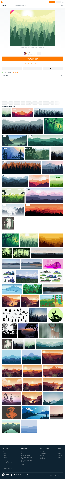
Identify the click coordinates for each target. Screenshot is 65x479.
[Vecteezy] (2, 2)
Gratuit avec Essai (32, 58)
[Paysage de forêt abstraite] (6, 112)
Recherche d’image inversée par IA (7, 463)
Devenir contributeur (41, 458)
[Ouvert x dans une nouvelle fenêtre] (25, 474)
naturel (35, 103)
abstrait (5, 103)
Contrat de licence (25, 451)
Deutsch (58, 457)
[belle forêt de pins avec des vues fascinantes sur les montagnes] (22, 112)
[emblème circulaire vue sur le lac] (11, 412)
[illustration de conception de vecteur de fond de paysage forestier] (15, 181)
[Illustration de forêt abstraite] (53, 126)
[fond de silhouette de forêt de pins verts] (13, 195)
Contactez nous (42, 453)
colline (57, 103)
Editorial (25, 2)
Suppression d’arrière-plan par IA (8, 466)
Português (59, 455)
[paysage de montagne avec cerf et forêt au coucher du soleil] (11, 301)
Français (58, 459)
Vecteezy (5, 453)
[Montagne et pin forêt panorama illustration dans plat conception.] (11, 357)
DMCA (22, 453)
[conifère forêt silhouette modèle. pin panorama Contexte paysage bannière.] (53, 264)
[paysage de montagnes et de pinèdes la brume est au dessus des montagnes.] (13, 210)
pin (52, 103)
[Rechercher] (58, 5)
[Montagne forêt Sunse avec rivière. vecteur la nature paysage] (28, 330)
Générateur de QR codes (8, 468)
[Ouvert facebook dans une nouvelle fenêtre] (14, 474)
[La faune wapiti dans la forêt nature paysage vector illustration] (13, 153)
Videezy (4, 455)
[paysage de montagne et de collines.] (27, 276)
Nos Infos (41, 455)
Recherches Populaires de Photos (26, 461)
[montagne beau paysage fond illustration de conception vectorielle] (44, 195)
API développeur (6, 461)
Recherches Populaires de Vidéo (26, 463)
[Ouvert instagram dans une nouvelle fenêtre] (16, 474)
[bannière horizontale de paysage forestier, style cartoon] (51, 301)
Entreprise (5, 457)
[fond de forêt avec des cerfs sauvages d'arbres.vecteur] (7, 253)
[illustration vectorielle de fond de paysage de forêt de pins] (38, 315)
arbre (23, 103)
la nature (17, 103)
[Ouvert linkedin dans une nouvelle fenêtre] (18, 474)
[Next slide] (60, 103)
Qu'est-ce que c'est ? (15, 72)
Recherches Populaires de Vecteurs (26, 458)
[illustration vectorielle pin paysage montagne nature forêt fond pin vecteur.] (22, 126)
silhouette (46, 103)
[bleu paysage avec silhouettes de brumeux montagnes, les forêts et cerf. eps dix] (53, 398)
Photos (12, 2)
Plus (31, 2)
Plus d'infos (5, 75)
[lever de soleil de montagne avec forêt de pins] (52, 167)
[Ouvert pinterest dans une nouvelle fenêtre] (20, 474)
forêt (10, 103)
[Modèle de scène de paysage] (11, 398)
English (58, 451)
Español (58, 453)
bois (40, 103)
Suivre (38, 54)
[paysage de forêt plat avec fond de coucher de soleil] (39, 181)
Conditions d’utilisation (46, 474)
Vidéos (18, 2)
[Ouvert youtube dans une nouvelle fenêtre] (27, 474)
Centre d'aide (42, 451)
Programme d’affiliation (26, 455)
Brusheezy (5, 451)
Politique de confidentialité (57, 474)
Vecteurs (6, 2)
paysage (29, 103)
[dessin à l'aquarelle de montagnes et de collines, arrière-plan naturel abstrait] (51, 276)
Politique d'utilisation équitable (55, 475)
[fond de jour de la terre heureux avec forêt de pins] (56, 181)
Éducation (5, 459)
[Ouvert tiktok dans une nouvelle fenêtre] (22, 474)
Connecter (57, 2)
